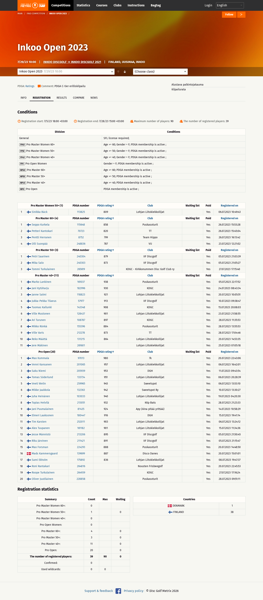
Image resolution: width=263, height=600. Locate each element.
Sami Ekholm (40, 460)
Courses (101, 5)
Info (24, 97)
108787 (81, 320)
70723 (81, 231)
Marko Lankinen (41, 282)
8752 (81, 237)
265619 (81, 269)
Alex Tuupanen (41, 428)
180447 (81, 415)
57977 (81, 301)
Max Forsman (40, 447)
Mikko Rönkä (39, 326)
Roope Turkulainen (43, 472)
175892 (81, 460)
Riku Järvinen (40, 440)
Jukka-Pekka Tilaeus (44, 301)
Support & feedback (99, 591)
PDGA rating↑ (105, 205)
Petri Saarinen (40, 256)
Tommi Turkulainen (43, 269)
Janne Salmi (39, 294)
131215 (81, 339)
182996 (81, 288)
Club (150, 205)
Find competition (36, 13)
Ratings (29, 86)
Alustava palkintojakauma (188, 84)
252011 (81, 421)
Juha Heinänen (41, 396)
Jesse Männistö (41, 434)
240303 (81, 262)
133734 (81, 377)
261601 (81, 345)
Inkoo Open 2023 (53, 47)
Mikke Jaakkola (41, 390)
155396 (81, 326)
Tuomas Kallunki (42, 307)
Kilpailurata (179, 89)
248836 (81, 243)
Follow (229, 14)
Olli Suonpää (40, 243)
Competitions (60, 5)
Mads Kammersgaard (45, 453)
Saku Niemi (39, 371)
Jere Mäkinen (40, 345)
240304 (81, 256)
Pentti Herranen (41, 237)
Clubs (117, 5)
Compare (78, 97)
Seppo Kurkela (40, 224)
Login (208, 5)
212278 (81, 332)
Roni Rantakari (41, 466)
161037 (81, 282)
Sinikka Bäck (39, 212)
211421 (81, 440)
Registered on (229, 205)
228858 (81, 479)
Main (20, 13)
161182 (81, 428)
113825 (81, 212)
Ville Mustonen (41, 313)
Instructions (136, 5)
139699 (81, 453)
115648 (81, 224)
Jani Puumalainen (42, 409)
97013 (81, 358)
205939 (81, 371)
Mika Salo (38, 262)
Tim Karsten (39, 421)
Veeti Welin (39, 383)
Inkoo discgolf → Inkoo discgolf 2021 (72, 62)
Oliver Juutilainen (42, 479)
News (94, 97)
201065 (81, 364)
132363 (81, 390)
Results (62, 97)
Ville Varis (38, 332)
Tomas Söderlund (42, 377)
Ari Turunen (39, 320)
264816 (81, 466)
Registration (41, 97)
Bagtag (156, 5)
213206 (81, 434)
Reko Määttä (39, 339)
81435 (81, 409)
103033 (81, 396)
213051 (81, 402)
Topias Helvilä (40, 402)
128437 (81, 313)
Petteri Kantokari (42, 231)
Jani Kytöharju (40, 288)
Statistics (83, 5)
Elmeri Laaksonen (43, 415)
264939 (81, 472)
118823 (81, 294)
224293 (81, 447)
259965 (81, 383)
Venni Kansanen (42, 364)
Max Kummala (40, 358)
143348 (81, 307)
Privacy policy (133, 591)
